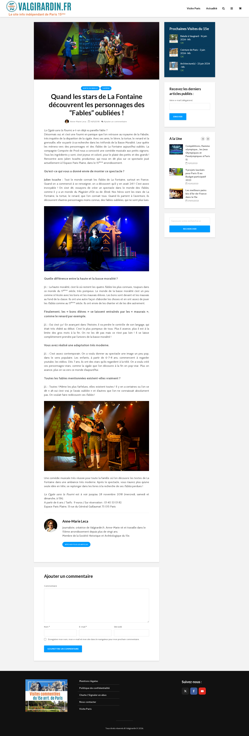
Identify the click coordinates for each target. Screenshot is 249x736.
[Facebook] (193, 691)
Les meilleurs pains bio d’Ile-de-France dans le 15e (195, 194)
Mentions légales (88, 681)
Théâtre (106, 88)
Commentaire (50, 586)
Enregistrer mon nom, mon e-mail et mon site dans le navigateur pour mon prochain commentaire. (93, 639)
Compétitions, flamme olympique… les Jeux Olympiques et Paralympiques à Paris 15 (197, 152)
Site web (118, 627)
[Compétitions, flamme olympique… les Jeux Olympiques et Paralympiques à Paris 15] (176, 149)
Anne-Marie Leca (78, 121)
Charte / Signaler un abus (93, 694)
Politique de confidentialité (94, 688)
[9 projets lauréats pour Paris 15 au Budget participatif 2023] (176, 171)
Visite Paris (85, 708)
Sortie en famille (90, 88)
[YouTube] (202, 691)
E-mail (83, 627)
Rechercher (189, 229)
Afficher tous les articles (76, 544)
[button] (242, 4)
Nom (47, 627)
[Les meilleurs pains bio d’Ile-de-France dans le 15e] (176, 193)
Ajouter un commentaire (115, 121)
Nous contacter (87, 701)
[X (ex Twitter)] (185, 691)
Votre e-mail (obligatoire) (181, 100)
